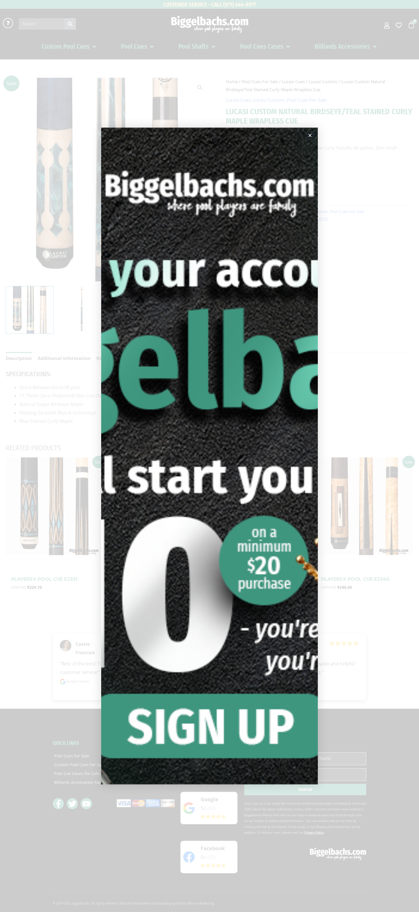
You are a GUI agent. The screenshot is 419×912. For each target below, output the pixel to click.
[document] (209, 456)
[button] (310, 135)
